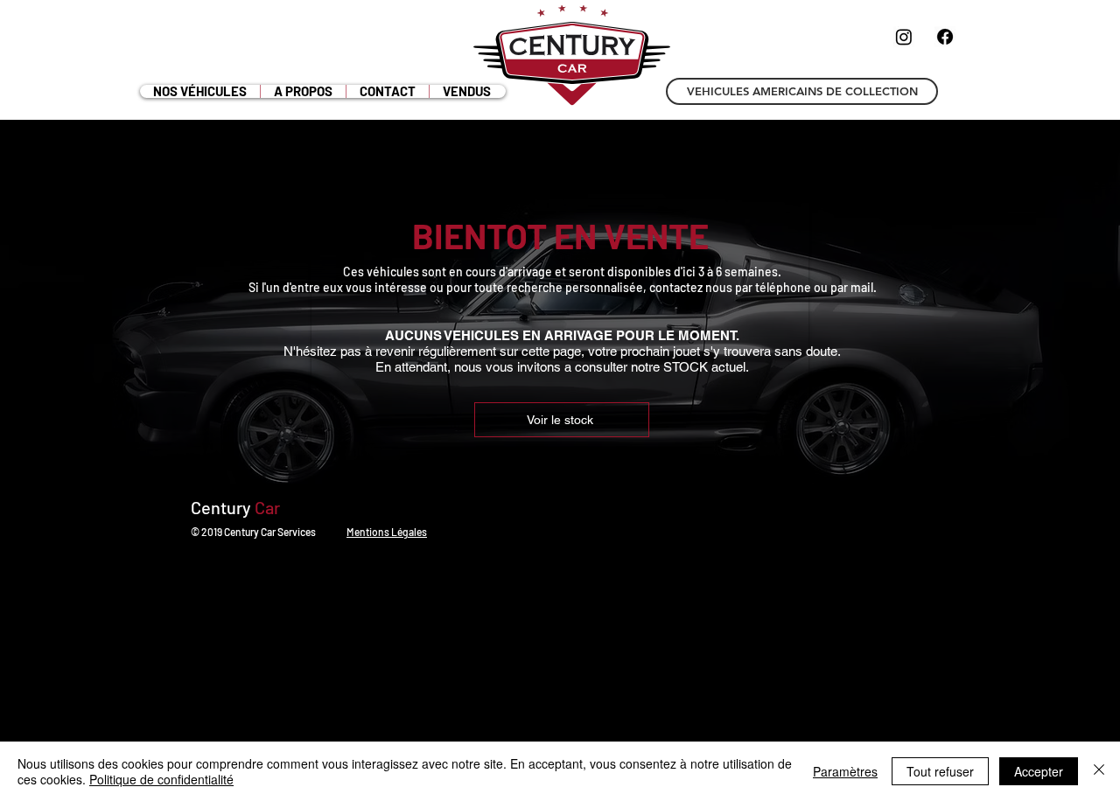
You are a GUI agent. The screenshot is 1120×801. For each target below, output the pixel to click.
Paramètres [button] (845, 771)
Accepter (1038, 771)
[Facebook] (945, 36)
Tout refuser (940, 771)
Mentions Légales (386, 532)
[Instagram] (903, 36)
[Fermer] (1099, 771)
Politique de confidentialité (161, 779)
